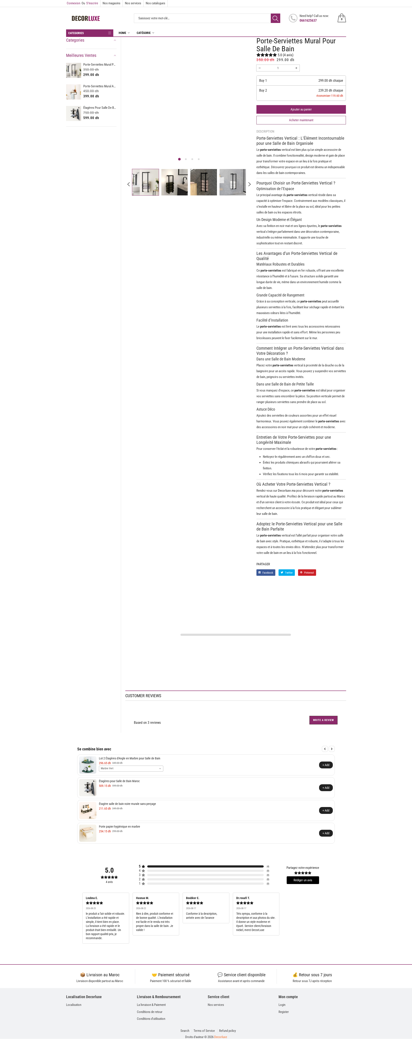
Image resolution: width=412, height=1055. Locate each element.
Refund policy (227, 1031)
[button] (179, 159)
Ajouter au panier (301, 109)
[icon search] (275, 18)
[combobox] (131, 769)
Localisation (73, 1005)
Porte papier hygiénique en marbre (119, 826)
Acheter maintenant (301, 120)
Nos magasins (111, 3)
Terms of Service (204, 1031)
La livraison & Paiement (151, 1005)
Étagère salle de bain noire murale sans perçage (127, 804)
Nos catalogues (155, 3)
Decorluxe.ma (286, 491)
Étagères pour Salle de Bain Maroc (100, 108)
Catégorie (144, 33)
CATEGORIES (76, 33)
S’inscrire (90, 3)
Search (184, 1031)
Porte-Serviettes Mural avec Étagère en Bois (100, 86)
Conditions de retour (149, 1012)
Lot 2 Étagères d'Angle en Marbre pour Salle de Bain (129, 758)
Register (284, 1012)
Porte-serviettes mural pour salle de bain (100, 65)
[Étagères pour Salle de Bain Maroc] (73, 113)
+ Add (326, 765)
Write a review (323, 720)
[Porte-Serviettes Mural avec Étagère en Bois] (73, 92)
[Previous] (325, 749)
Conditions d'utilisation (151, 1019)
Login (282, 1005)
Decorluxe (220, 1037)
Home (122, 33)
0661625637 (308, 20)
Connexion (73, 3)
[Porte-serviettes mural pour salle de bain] (73, 70)
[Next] (332, 749)
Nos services (133, 3)
